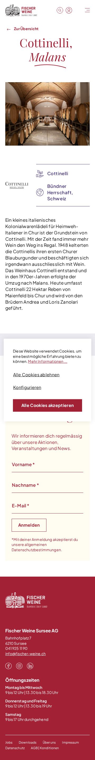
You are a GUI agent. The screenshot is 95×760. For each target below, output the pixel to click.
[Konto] (68, 10)
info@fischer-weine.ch (25, 653)
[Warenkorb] (77, 10)
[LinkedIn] (30, 665)
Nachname (25, 485)
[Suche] (59, 10)
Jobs (8, 742)
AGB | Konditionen (45, 748)
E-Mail (20, 505)
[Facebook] (8, 665)
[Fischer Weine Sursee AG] (21, 10)
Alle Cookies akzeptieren (47, 405)
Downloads (27, 742)
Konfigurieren (27, 387)
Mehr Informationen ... (47, 361)
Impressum (70, 742)
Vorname (23, 464)
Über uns (49, 742)
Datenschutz (15, 748)
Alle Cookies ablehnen (36, 374)
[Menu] (86, 10)
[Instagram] (19, 665)
